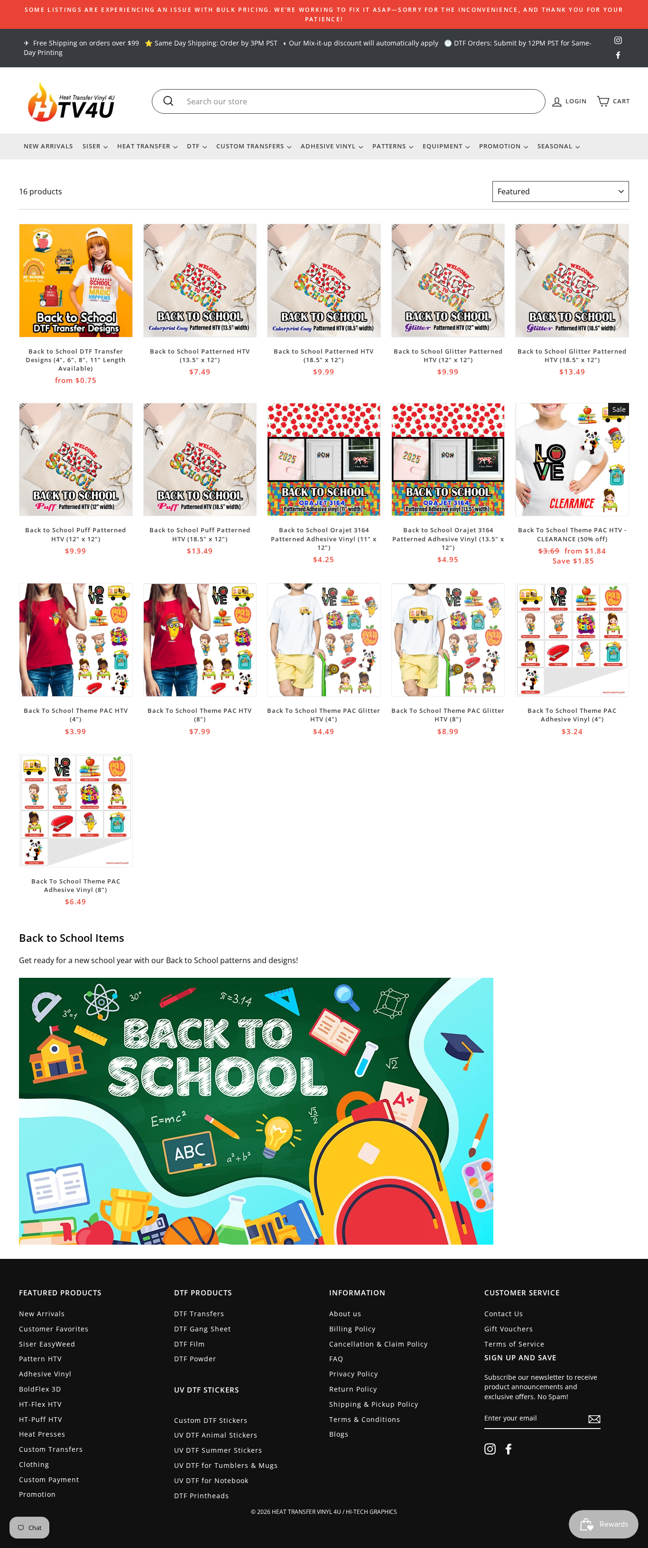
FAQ (336, 1358)
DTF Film (189, 1343)
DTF (194, 146)
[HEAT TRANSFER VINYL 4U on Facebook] (508, 1449)
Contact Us (503, 1313)
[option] (324, 14)
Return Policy (353, 1388)
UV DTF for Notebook (211, 1480)
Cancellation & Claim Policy (378, 1343)
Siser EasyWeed (47, 1343)
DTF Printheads (201, 1495)
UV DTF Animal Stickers (216, 1434)
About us (345, 1313)
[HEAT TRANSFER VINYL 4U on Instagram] (490, 1449)
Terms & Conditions (364, 1419)
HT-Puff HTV (40, 1419)
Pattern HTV (40, 1358)
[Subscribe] (594, 1418)
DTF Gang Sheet (202, 1328)
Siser (92, 146)
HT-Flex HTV (40, 1404)
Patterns (390, 146)
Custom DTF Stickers (211, 1420)
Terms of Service (514, 1343)
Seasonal (555, 146)
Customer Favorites (54, 1328)
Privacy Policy (353, 1373)
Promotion (501, 146)
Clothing (34, 1464)
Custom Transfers (251, 146)
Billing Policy (352, 1328)
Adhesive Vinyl (329, 146)
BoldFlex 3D (40, 1388)
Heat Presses (42, 1434)
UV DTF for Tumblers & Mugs (226, 1465)
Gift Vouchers (508, 1328)
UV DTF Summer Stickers (218, 1450)
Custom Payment (49, 1479)
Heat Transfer (144, 146)
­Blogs (339, 1434)
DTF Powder (195, 1358)
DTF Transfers (199, 1313)
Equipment (443, 146)
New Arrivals (48, 146)
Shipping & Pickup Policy (373, 1404)
